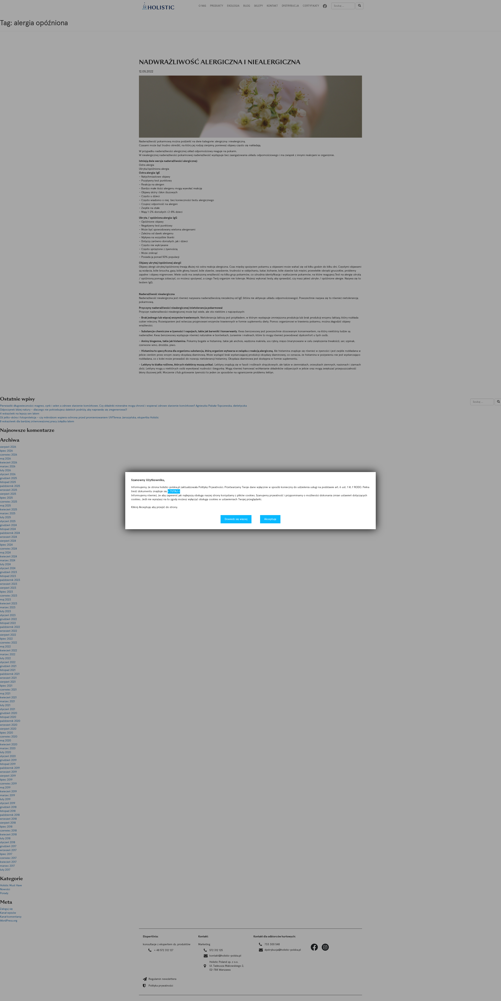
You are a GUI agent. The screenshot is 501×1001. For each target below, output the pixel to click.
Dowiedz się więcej (236, 519)
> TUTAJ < (174, 491)
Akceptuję (270, 519)
